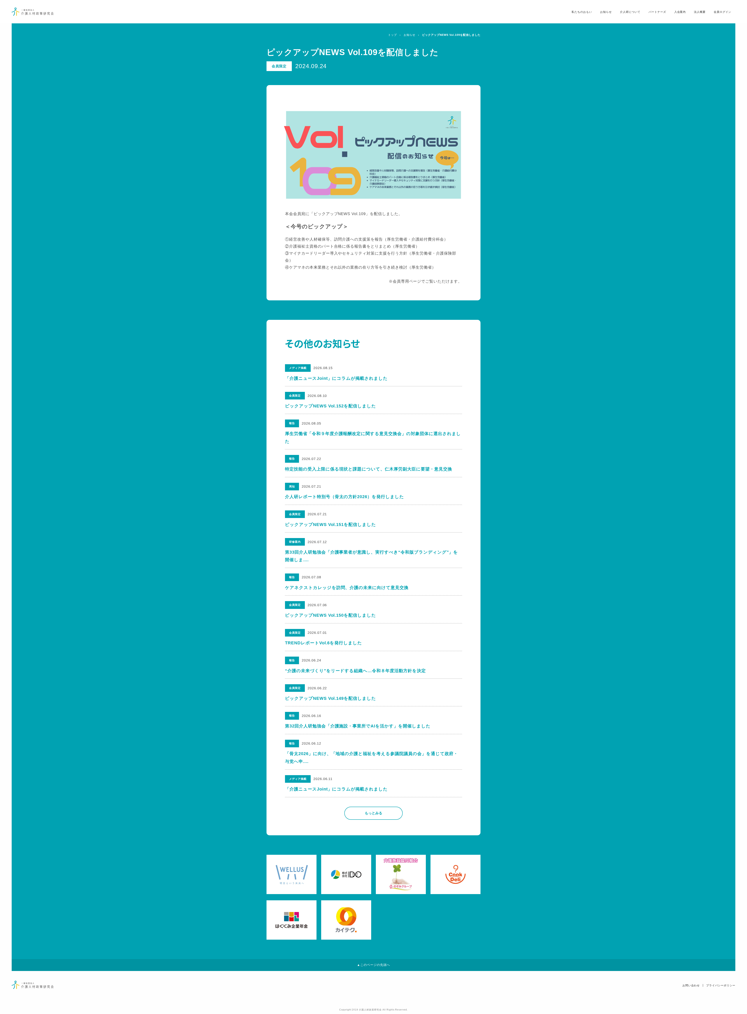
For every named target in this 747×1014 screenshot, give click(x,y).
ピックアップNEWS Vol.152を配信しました (330, 406)
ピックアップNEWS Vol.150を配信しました (330, 615)
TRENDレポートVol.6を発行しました (323, 642)
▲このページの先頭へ (373, 965)
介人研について (630, 11)
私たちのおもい (582, 11)
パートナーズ (657, 11)
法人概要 (700, 11)
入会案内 (680, 11)
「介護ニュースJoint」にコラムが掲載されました (336, 378)
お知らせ (606, 11)
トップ (392, 34)
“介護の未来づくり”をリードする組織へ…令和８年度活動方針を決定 (355, 670)
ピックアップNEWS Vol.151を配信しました (330, 524)
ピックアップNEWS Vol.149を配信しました (330, 698)
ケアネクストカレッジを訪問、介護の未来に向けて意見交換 (347, 587)
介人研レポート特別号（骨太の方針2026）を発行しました (344, 496)
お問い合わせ (691, 985)
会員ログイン (722, 11)
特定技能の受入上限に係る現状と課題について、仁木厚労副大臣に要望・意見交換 (368, 469)
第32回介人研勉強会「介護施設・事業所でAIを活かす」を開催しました (357, 726)
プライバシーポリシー (720, 985)
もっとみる (373, 813)
